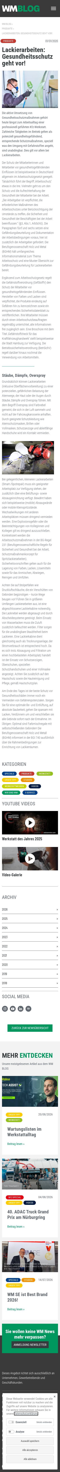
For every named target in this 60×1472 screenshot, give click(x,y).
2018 (4, 983)
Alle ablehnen (30, 1459)
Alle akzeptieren (30, 1450)
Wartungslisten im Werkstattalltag (24, 1132)
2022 (5, 946)
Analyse (20, 1431)
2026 (5, 909)
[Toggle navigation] (53, 8)
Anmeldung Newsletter (30, 1344)
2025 (5, 918)
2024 (5, 928)
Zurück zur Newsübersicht (30, 1028)
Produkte (7, 28)
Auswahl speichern (30, 1441)
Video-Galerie (12, 874)
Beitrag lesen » (15, 1144)
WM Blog (6, 24)
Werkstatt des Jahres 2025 (22, 838)
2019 (4, 974)
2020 (5, 964)
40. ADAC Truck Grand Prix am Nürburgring (28, 1214)
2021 (4, 955)
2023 (5, 937)
